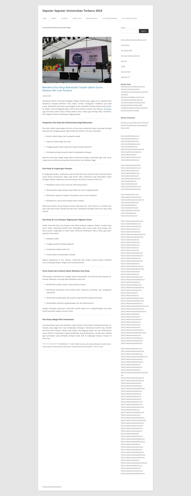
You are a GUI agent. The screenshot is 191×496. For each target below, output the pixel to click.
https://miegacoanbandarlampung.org (133, 311)
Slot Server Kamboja (110, 18)
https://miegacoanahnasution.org (132, 221)
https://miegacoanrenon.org (130, 229)
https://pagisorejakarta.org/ (130, 160)
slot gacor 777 (125, 77)
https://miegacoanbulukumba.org (132, 362)
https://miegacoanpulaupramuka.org (133, 234)
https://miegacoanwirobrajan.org (132, 338)
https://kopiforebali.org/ (129, 205)
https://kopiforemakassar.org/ (131, 189)
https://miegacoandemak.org (130, 444)
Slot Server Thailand (129, 18)
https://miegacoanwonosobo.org (132, 255)
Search (123, 28)
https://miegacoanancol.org (130, 460)
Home (44, 18)
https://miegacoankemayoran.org (132, 266)
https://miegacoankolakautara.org (132, 298)
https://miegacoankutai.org (130, 433)
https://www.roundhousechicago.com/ (133, 40)
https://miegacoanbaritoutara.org (132, 425)
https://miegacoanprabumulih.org (132, 237)
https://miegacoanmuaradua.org (131, 303)
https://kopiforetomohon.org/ (131, 186)
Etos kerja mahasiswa (93, 344)
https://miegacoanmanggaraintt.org (133, 388)
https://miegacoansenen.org (130, 263)
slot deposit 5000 (126, 50)
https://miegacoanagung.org (130, 242)
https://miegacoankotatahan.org (131, 253)
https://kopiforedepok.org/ (130, 202)
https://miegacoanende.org (130, 239)
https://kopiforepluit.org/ (129, 184)
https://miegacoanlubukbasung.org (132, 301)
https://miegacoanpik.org (129, 293)
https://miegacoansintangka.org (131, 367)
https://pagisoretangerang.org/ (131, 197)
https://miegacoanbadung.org (131, 396)
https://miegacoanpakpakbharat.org (133, 441)
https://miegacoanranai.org (130, 250)
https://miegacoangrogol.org (130, 282)
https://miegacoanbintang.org (131, 364)
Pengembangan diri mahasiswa (82, 346)
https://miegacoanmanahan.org (131, 348)
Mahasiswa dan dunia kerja (62, 346)
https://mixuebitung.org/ (129, 146)
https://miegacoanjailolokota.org (131, 436)
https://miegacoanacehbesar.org (131, 402)
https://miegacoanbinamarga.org (132, 261)
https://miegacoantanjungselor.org (132, 309)
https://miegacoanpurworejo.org (131, 428)
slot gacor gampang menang (130, 56)
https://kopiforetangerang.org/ (131, 152)
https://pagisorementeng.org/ (131, 165)
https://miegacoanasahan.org (130, 415)
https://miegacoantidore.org (130, 245)
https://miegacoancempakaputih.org (133, 455)
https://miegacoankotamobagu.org (132, 378)
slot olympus (125, 45)
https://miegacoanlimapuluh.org (131, 449)
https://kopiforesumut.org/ (130, 141)
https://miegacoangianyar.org (130, 322)
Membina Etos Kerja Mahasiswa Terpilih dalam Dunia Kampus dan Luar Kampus (72, 89)
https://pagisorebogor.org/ (130, 194)
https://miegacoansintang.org (130, 231)
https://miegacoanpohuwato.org (131, 354)
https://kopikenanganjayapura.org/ (132, 149)
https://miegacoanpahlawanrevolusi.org (134, 463)
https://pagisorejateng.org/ (130, 176)
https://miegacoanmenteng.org (131, 290)
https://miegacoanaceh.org (130, 247)
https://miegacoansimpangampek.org (133, 420)
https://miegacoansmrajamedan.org (133, 473)
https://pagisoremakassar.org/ (131, 157)
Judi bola (64, 18)
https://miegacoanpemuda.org (131, 226)
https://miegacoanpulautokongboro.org (134, 356)
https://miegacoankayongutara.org (132, 351)
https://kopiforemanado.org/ (130, 210)
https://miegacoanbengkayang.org (132, 452)
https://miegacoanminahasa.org (131, 319)
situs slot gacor (126, 72)
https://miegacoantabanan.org (131, 399)
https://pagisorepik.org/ (129, 154)
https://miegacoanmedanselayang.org (133, 332)
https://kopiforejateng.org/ (130, 139)
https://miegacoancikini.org (130, 274)
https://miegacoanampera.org (131, 258)
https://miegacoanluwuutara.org (131, 404)
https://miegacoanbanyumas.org (132, 359)
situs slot (124, 61)
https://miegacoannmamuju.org (131, 386)
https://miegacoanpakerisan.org (131, 465)
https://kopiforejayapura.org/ (130, 144)
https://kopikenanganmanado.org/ (132, 200)
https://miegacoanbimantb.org (131, 383)
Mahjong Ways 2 (92, 18)
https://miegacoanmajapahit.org (131, 343)
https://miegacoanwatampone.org (132, 423)
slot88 (123, 66)
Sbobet (53, 18)
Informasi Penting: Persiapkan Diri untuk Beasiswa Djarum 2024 (134, 125)
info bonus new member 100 (130, 123)
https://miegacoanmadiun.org (131, 468)
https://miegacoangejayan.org (131, 224)
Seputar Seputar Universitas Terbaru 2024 (72, 11)
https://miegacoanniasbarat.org (131, 391)
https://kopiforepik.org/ (129, 181)
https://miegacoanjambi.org (130, 314)
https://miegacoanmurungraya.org (132, 380)
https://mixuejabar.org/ (128, 213)
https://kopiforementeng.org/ (130, 178)
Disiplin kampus (80, 344)
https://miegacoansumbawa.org (131, 431)
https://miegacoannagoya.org (130, 327)
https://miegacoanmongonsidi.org (132, 330)
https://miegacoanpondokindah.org (133, 279)
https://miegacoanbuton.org (130, 410)
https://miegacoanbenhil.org (130, 271)
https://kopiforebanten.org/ (130, 136)
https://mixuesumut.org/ (129, 216)
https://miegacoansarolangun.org (132, 447)
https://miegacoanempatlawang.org (133, 417)
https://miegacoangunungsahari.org (133, 457)
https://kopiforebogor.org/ (129, 208)
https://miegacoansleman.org (130, 325)
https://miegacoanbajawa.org (130, 370)
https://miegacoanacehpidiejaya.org (133, 439)
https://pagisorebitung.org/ (130, 170)
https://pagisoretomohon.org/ (131, 168)
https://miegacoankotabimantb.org (132, 269)
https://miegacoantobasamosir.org (132, 407)
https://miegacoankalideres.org (131, 285)
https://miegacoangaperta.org (131, 335)
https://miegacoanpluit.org (130, 295)
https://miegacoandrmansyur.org (132, 471)
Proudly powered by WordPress (52, 487)
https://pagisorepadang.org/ (130, 173)
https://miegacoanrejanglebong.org (132, 412)
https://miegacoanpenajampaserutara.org (135, 306)
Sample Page (77, 18)
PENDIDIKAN (63, 344)
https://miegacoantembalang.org (132, 340)
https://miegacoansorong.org (130, 317)
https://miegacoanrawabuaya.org (132, 277)
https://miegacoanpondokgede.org (132, 287)
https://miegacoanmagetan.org (131, 394)
